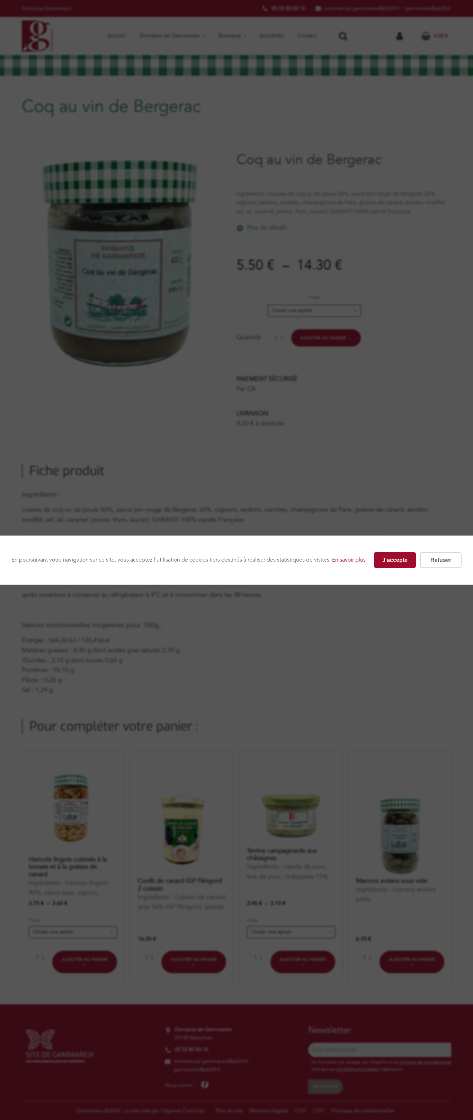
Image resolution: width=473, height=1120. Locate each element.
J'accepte (395, 560)
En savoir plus (349, 560)
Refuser (440, 560)
